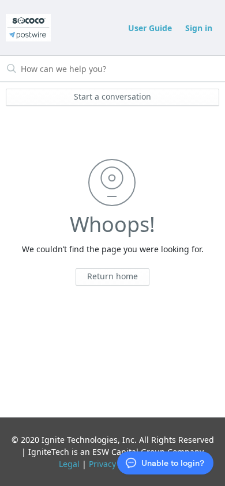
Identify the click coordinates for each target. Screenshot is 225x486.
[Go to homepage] (28, 27)
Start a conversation (112, 96)
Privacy (102, 463)
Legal (69, 463)
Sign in (198, 27)
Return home (112, 276)
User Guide (150, 27)
